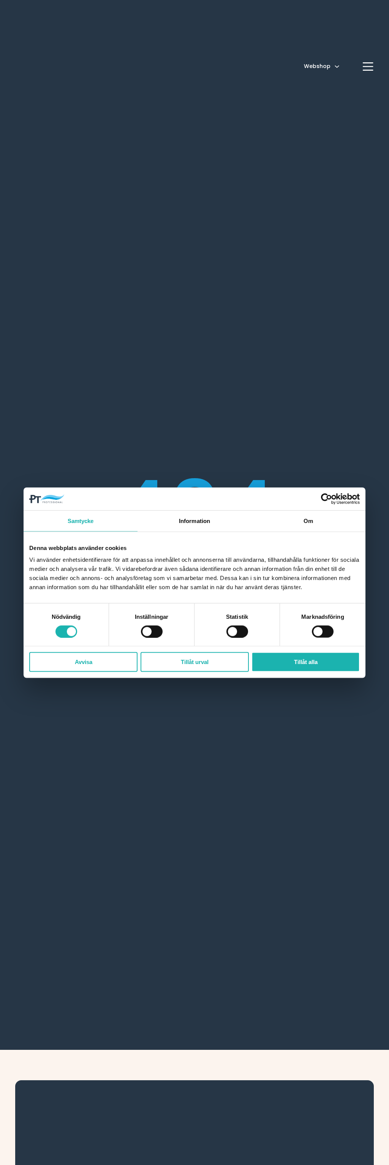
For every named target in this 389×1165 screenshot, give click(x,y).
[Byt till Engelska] (351, 66)
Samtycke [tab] (81, 520)
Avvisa (83, 662)
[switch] (152, 631)
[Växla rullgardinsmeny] (337, 66)
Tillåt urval (195, 662)
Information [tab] (194, 520)
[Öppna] (368, 66)
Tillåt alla (306, 662)
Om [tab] (308, 520)
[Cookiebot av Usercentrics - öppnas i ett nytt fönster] (326, 498)
